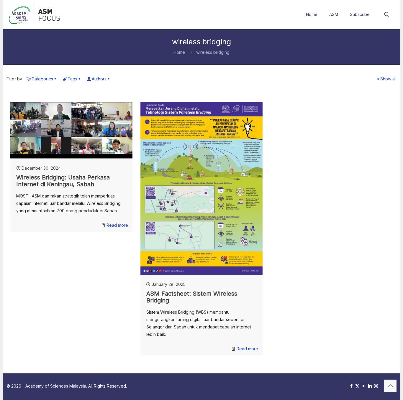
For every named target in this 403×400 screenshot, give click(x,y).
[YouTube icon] (363, 386)
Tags (72, 78)
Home (179, 52)
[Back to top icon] (390, 386)
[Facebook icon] (351, 386)
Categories (42, 78)
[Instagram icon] (376, 386)
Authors (99, 78)
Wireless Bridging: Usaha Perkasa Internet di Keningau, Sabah (63, 181)
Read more (117, 225)
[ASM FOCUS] (35, 14)
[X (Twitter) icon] (357, 386)
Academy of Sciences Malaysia (55, 385)
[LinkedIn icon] (370, 386)
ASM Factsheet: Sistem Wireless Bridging (191, 297)
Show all (388, 78)
